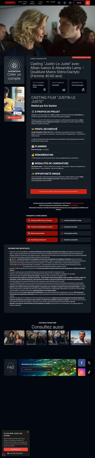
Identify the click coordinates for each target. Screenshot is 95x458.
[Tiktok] (89, 372)
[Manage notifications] (3, 454)
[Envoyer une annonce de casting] (64, 2)
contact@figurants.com (16, 266)
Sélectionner (28, 369)
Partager (18, 109)
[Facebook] (82, 363)
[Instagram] (82, 372)
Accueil (20, 1)
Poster (19, 113)
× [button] (27, 432)
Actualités (52, 1)
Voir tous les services (77, 203)
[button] (16, 453)
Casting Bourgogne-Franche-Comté (81, 57)
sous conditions (73, 205)
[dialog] (16, 443)
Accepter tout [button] (16, 449)
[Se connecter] (87, 2)
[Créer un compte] (14, 70)
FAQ (10, 367)
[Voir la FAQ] (70, 2)
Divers (47, 1)
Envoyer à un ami (16, 117)
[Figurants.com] (10, 2)
